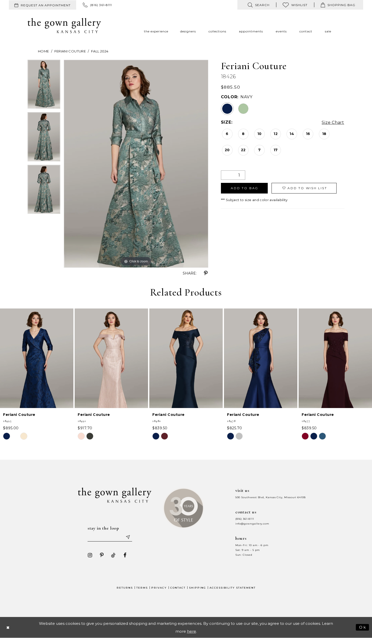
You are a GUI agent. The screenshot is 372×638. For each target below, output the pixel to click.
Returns (125, 587)
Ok (362, 627)
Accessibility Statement (233, 587)
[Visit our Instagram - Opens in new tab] (90, 555)
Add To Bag (244, 188)
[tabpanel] (44, 86)
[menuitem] (42, 5)
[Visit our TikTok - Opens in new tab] (113, 555)
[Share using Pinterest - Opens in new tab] (205, 273)
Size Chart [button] (333, 122)
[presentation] (36, 358)
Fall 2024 (99, 51)
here (191, 631)
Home (43, 51)
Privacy (159, 587)
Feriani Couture (70, 51)
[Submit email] (127, 537)
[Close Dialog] (8, 627)
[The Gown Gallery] (64, 25)
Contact (177, 587)
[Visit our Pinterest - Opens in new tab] (101, 555)
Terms (142, 587)
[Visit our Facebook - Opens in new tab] (125, 555)
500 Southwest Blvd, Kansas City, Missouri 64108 (270, 497)
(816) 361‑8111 (244, 518)
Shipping (197, 587)
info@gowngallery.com (252, 523)
